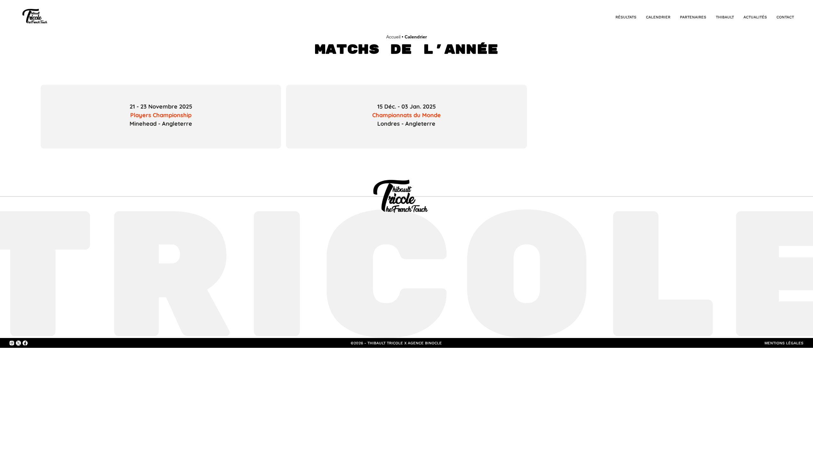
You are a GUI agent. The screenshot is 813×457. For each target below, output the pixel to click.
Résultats (625, 17)
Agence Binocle (425, 343)
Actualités (755, 17)
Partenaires (693, 17)
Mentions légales (783, 343)
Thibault (725, 17)
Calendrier (658, 17)
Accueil (393, 36)
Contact (785, 17)
